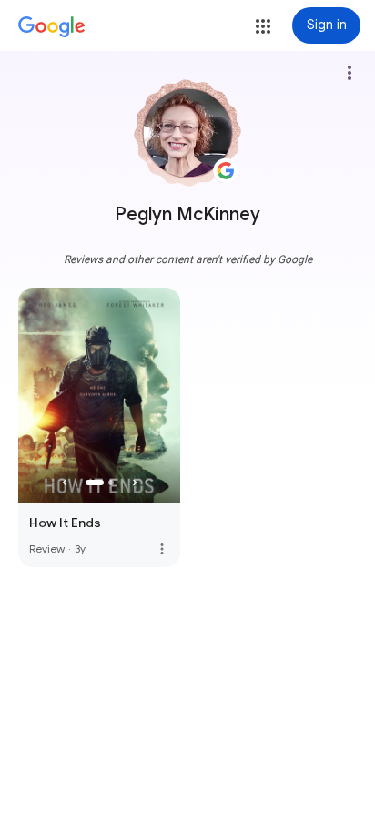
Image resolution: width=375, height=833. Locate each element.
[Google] (52, 27)
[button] (263, 26)
